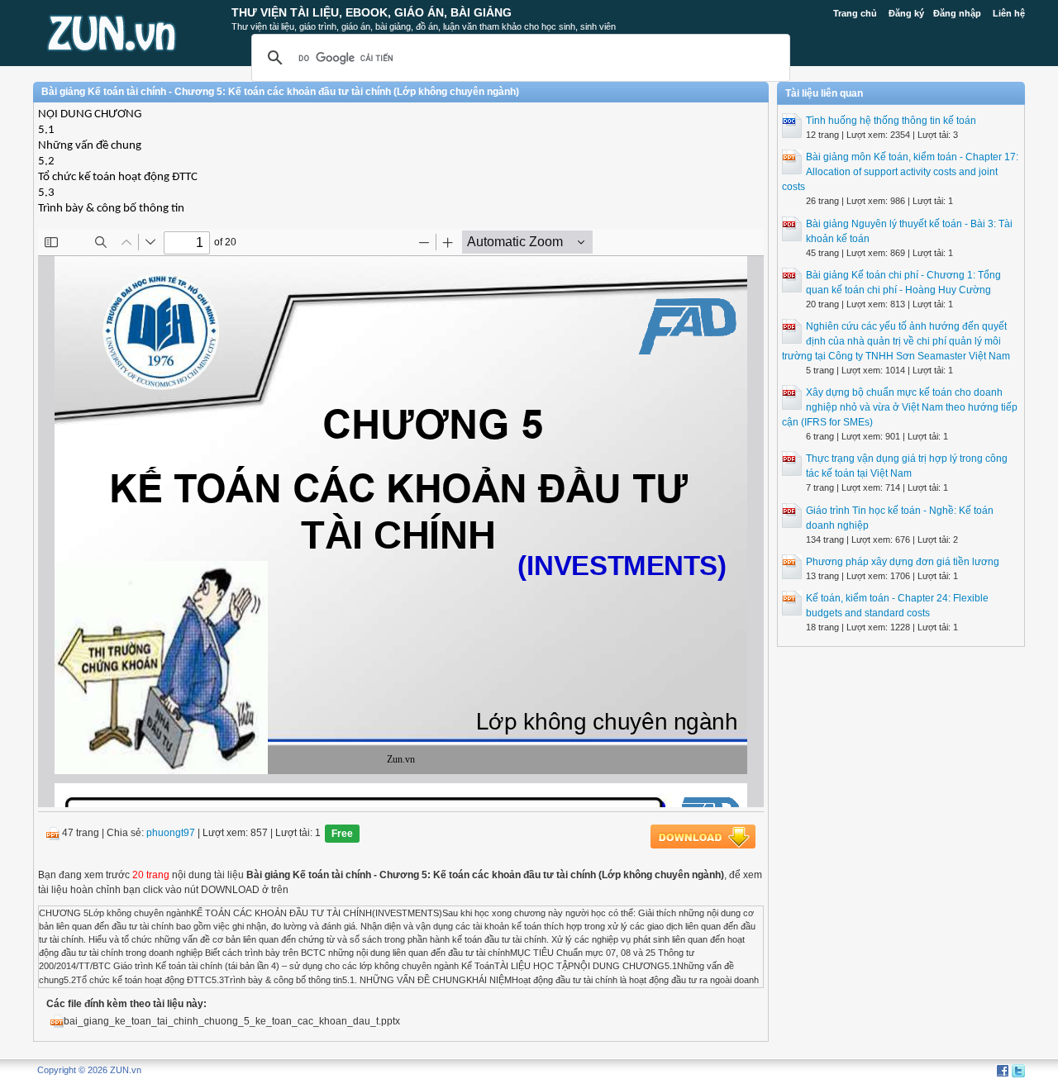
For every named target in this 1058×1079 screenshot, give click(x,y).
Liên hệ (1009, 13)
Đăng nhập (957, 13)
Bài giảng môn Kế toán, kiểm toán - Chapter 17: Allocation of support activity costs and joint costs (900, 172)
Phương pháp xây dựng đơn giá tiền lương (902, 562)
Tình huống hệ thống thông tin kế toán (891, 120)
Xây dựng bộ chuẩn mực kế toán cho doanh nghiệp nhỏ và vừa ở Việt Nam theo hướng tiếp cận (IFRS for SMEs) (899, 407)
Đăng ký (906, 13)
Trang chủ (855, 13)
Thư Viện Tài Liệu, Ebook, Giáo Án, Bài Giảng (371, 12)
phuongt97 (170, 833)
